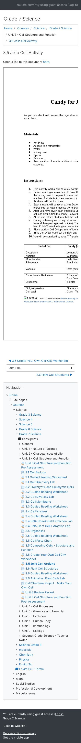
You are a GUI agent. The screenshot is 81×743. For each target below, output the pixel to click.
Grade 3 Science (30, 414)
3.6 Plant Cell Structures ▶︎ (54, 375)
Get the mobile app (16, 737)
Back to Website (15, 726)
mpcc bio (25, 649)
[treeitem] (40, 395)
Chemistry (26, 654)
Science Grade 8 (30, 645)
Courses (23, 28)
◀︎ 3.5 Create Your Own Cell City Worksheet (38, 361)
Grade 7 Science (61, 28)
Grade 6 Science (30, 429)
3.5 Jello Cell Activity (23, 41)
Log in (73, 5)
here (46, 62)
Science (39, 28)
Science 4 (25, 419)
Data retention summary (19, 733)
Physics (24, 659)
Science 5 (25, 424)
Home (8, 28)
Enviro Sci (25, 664)
